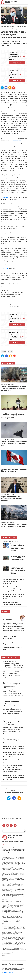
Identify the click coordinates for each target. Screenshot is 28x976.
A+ (10, 29)
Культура (4, 821)
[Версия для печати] (16, 28)
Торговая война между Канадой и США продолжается (14, 470)
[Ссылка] (13, 87)
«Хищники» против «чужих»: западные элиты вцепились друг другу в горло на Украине (17, 570)
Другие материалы (7, 363)
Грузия (4, 351)
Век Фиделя (7, 619)
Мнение (4, 611)
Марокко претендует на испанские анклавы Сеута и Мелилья (11, 498)
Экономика (18, 818)
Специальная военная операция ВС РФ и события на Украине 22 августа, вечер (13, 754)
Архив (21, 841)
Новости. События (21, 26)
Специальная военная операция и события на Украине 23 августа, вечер (14, 443)
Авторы (11, 841)
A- (13, 29)
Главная (4, 818)
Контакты (16, 841)
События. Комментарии (9, 657)
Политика (11, 818)
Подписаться (17, 63)
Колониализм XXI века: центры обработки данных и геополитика (13, 581)
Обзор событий (10, 26)
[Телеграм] (2, 87)
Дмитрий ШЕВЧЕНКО (13, 541)
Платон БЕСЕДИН (12, 615)
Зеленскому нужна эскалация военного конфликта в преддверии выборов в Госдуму (17, 547)
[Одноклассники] (9, 87)
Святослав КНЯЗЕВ (13, 564)
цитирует (6, 197)
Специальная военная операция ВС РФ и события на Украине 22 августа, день (13, 777)
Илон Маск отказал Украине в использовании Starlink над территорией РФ (12, 416)
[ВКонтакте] (6, 87)
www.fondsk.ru (20, 967)
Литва (10, 351)
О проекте (5, 841)
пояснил (5, 268)
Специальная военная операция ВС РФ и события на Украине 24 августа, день (13, 388)
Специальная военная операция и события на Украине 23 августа (14, 525)
